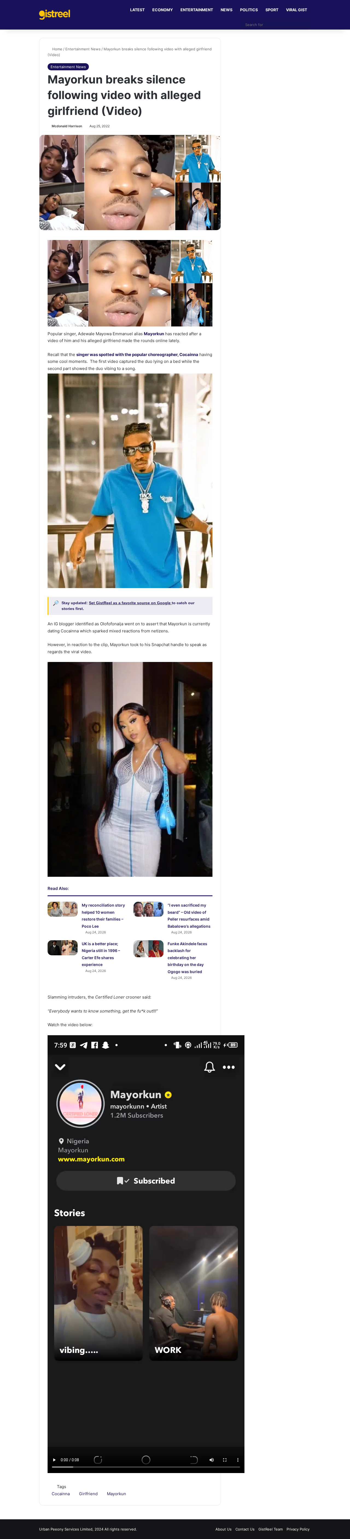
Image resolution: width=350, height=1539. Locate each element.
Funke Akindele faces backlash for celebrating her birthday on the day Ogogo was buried (187, 957)
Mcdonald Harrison (67, 126)
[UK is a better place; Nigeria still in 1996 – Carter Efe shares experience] (63, 947)
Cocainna (61, 1493)
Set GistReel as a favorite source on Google (130, 603)
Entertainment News (83, 49)
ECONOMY (162, 9)
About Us (223, 1529)
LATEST (137, 9)
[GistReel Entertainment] (54, 15)
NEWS (226, 9)
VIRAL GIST (296, 9)
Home (56, 49)
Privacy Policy (298, 1529)
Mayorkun (116, 1493)
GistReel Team (270, 1529)
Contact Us (245, 1529)
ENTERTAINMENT (196, 9)
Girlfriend (88, 1493)
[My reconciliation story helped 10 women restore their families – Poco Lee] (63, 909)
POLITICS (249, 9)
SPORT (272, 9)
